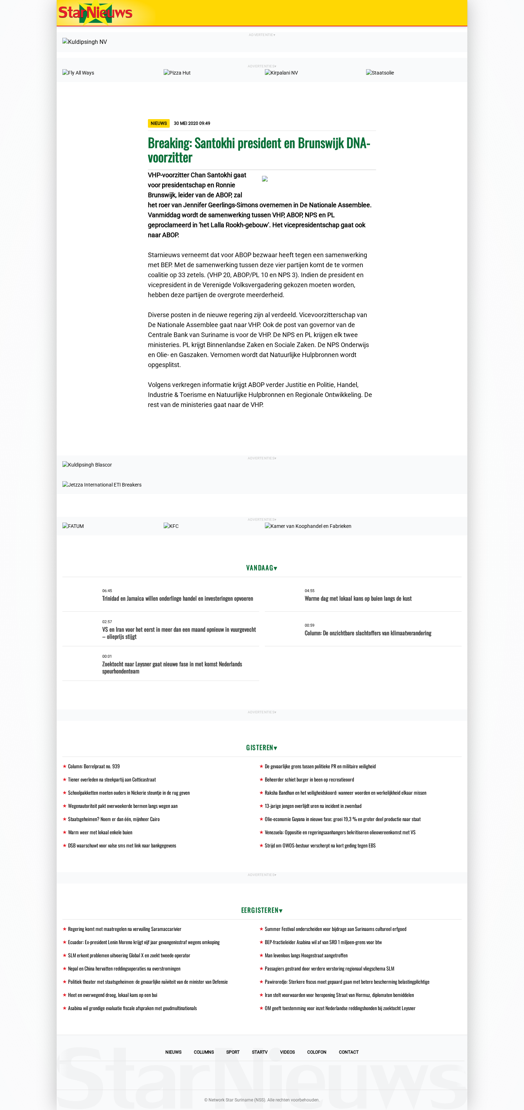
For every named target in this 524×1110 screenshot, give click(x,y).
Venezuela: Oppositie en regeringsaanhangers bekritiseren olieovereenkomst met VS (340, 832)
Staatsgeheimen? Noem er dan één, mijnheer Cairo (114, 819)
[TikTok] (286, 1075)
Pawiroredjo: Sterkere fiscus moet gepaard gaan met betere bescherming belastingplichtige (347, 981)
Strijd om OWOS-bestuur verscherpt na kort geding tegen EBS (320, 845)
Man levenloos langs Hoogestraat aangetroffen (306, 955)
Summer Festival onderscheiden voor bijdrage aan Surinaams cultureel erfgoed (335, 928)
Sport (233, 1052)
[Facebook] (213, 1075)
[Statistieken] (463, 1104)
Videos (287, 1052)
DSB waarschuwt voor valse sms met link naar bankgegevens (122, 845)
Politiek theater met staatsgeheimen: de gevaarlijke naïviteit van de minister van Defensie (148, 981)
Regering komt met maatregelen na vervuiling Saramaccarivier (124, 928)
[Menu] (454, 13)
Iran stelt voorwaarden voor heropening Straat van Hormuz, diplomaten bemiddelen (339, 994)
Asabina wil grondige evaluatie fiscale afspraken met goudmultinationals (132, 1008)
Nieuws (173, 1052)
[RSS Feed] (310, 1075)
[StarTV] (445, 13)
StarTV (260, 1052)
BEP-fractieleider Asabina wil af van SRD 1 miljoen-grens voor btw (323, 942)
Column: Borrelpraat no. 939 (94, 766)
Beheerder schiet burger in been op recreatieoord (309, 779)
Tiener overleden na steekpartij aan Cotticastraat (112, 779)
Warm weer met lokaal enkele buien (100, 832)
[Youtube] (237, 1075)
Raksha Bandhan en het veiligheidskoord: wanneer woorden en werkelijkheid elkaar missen (345, 792)
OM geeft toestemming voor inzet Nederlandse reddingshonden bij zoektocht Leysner (340, 1008)
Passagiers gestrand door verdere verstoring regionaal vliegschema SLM (329, 968)
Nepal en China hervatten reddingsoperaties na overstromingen (124, 968)
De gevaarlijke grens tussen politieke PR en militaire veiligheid (320, 766)
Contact (349, 1052)
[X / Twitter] (262, 1075)
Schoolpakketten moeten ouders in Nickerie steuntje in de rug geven (129, 792)
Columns (204, 1052)
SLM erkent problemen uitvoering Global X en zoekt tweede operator (129, 955)
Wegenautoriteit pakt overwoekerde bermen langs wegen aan (123, 805)
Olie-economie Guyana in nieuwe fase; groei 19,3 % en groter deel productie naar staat (343, 819)
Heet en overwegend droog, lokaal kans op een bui (112, 994)
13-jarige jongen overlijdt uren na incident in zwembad (313, 805)
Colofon (317, 1052)
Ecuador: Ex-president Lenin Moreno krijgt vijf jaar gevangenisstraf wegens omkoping (144, 942)
